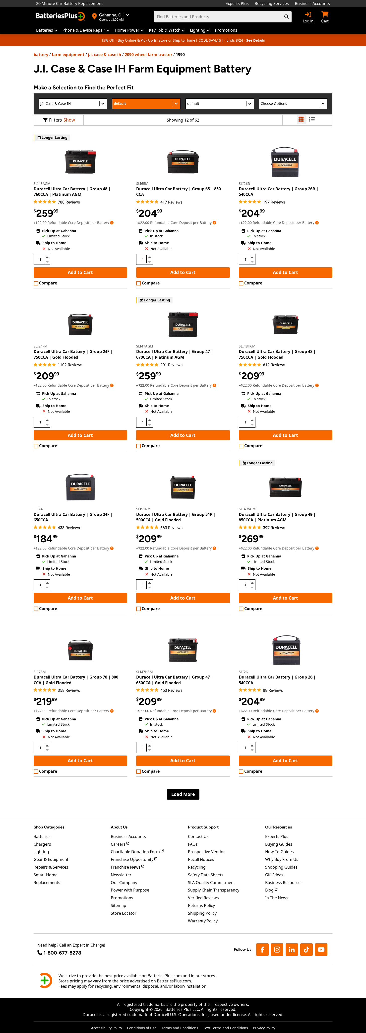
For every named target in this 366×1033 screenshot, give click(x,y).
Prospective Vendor (206, 851)
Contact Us (198, 836)
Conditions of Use (141, 1028)
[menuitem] (47, 30)
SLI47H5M (144, 671)
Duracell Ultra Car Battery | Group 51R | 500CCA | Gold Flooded (176, 517)
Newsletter (121, 875)
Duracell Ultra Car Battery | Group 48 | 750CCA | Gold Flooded (277, 354)
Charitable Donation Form (136, 851)
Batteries (42, 836)
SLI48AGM (42, 183)
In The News (276, 897)
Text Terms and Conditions (225, 1028)
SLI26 (243, 671)
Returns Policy (201, 905)
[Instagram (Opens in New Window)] (277, 949)
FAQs (193, 844)
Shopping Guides (281, 867)
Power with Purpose (130, 890)
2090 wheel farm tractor (148, 54)
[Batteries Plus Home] (61, 17)
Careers (118, 844)
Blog (270, 890)
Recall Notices (201, 859)
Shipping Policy (202, 913)
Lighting (41, 851)
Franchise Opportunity (132, 859)
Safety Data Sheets (205, 875)
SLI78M (40, 671)
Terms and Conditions (179, 1028)
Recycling (197, 867)
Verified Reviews (203, 897)
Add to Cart (80, 272)
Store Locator (123, 913)
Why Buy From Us (281, 859)
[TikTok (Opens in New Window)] (306, 949)
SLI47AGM (144, 346)
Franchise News (126, 867)
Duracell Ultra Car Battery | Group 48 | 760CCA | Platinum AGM (72, 191)
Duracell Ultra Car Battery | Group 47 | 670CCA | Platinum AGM (174, 354)
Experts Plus (237, 3)
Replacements (47, 882)
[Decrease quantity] (47, 261)
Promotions (122, 897)
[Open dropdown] (112, 222)
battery (41, 54)
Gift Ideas (274, 875)
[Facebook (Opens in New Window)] (262, 949)
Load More (183, 794)
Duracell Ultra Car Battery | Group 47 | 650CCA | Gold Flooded (174, 679)
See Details (255, 40)
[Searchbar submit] (287, 17)
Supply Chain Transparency (213, 890)
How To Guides (279, 851)
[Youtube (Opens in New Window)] (321, 949)
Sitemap (118, 905)
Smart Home (46, 875)
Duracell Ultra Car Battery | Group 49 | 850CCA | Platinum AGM (277, 517)
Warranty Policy (203, 921)
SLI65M (142, 183)
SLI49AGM (247, 508)
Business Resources (284, 882)
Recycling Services (272, 3)
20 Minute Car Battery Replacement (69, 3)
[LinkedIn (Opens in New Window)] (292, 949)
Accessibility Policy (106, 1028)
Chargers (42, 844)
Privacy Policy (264, 1028)
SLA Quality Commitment (211, 882)
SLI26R (244, 183)
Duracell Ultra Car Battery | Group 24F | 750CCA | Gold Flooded (73, 354)
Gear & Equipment (51, 859)
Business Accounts (312, 3)
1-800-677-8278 (62, 953)
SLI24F (39, 508)
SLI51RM (143, 508)
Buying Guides (278, 844)
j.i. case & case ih (104, 54)
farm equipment (68, 54)
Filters (55, 120)
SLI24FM (41, 346)
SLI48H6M (247, 346)
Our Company (124, 882)
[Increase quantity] (47, 257)
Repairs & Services (51, 867)
